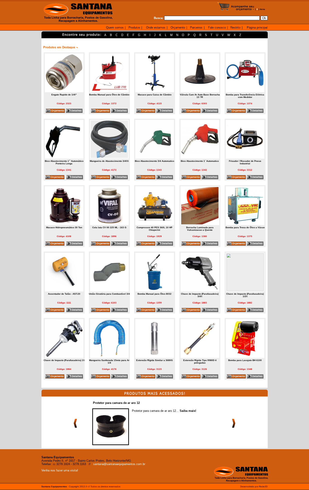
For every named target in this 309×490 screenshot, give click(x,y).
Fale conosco (217, 27)
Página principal (257, 27)
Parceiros (196, 27)
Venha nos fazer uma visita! (59, 470)
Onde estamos (155, 27)
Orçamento (178, 27)
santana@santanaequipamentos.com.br (119, 464)
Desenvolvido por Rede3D (254, 486)
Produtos (134, 27)
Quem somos (115, 27)
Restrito (235, 27)
